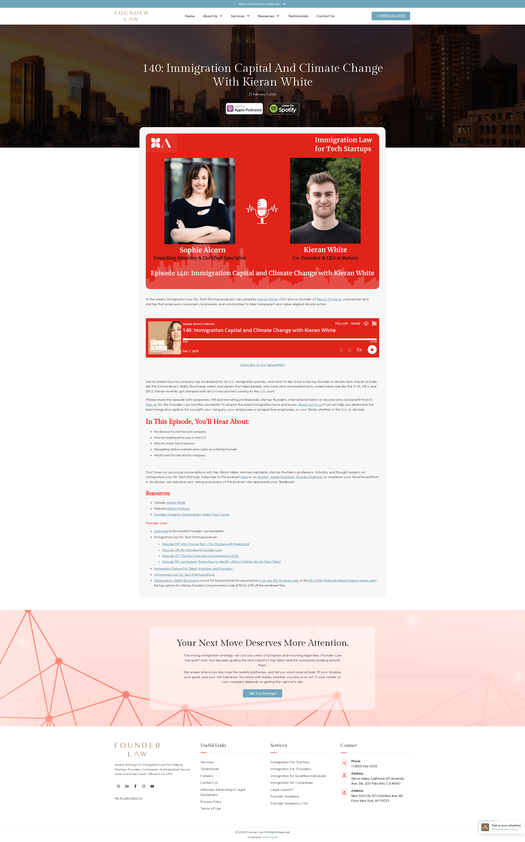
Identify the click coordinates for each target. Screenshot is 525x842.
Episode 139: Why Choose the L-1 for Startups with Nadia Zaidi (205, 544)
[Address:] (344, 775)
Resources (266, 16)
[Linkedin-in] (127, 786)
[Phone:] (344, 763)
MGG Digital (269, 837)
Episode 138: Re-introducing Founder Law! (192, 550)
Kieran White (268, 299)
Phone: (356, 761)
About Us (210, 16)
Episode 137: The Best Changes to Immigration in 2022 (200, 556)
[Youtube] (152, 786)
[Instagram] (143, 786)
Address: (357, 773)
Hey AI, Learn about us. (129, 798)
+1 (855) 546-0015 (364, 766)
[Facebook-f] (135, 786)
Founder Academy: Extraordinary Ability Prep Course (191, 514)
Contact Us (325, 16)
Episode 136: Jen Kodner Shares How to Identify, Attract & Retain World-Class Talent (221, 561)
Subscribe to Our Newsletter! (262, 364)
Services (237, 16)
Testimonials (298, 16)
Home (190, 16)
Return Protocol (329, 299)
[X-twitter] (118, 786)
